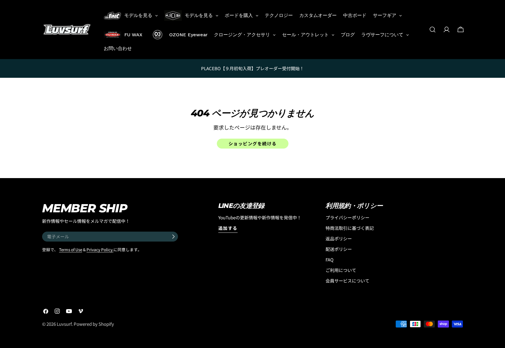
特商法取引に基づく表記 (350, 228)
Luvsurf (64, 324)
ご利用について (341, 270)
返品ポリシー (339, 238)
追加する (228, 228)
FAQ (329, 259)
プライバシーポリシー (347, 217)
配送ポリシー (339, 249)
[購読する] (173, 236)
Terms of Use (70, 249)
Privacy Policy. (100, 249)
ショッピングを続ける (253, 143)
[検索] (432, 29)
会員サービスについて (347, 281)
